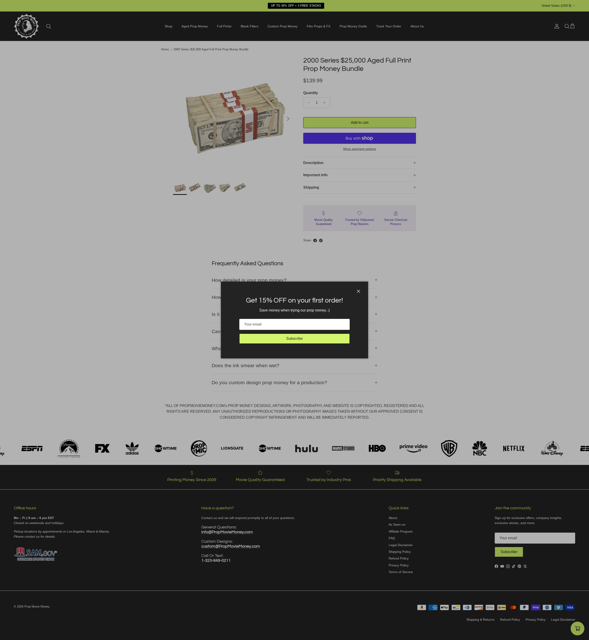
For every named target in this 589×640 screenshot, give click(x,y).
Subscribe (294, 338)
